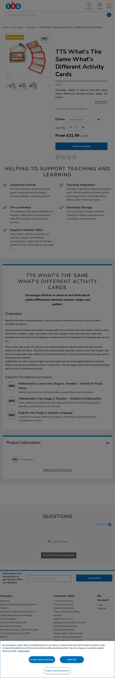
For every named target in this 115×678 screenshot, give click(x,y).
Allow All (71, 659)
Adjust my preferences (57, 670)
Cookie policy (23, 651)
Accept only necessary (41, 659)
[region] (57, 659)
